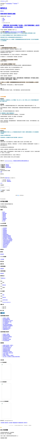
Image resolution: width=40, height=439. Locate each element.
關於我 (3, 212)
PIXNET (12, 425)
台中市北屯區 (5, 299)
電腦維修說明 (20, 422)
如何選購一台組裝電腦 (7, 238)
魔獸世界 (4, 247)
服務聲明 (30, 425)
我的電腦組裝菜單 (6, 319)
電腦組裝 (4, 214)
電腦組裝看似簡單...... (6, 328)
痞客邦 (6, 177)
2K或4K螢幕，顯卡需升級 (7, 352)
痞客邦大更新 (5, 244)
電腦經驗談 (9, 181)
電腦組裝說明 (15, 422)
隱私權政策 (26, 425)
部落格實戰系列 (5, 243)
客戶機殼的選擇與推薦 (7, 324)
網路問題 (4, 233)
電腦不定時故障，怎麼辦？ (7, 345)
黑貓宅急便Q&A (5, 329)
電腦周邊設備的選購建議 (7, 325)
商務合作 (25, 422)
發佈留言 (2, 191)
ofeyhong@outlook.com (6, 302)
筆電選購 (4, 230)
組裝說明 (2, 268)
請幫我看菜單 (5, 234)
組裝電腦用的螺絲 (6, 350)
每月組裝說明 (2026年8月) (7, 320)
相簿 (3, 18)
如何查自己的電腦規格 (7, 336)
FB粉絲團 (2, 259)
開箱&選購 (4, 213)
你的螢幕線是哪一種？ (7, 321)
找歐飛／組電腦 (5, 318)
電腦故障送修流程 (6, 335)
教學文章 (4, 217)
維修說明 (2, 273)
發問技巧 (4, 229)
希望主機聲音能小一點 (7, 346)
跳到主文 (2, 11)
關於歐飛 (2, 254)
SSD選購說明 (5, 323)
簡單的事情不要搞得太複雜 (7, 13)
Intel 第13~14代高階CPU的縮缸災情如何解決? (11, 356)
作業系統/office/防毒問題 (7, 239)
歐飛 (1, 171)
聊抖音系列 (5, 245)
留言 (8, 177)
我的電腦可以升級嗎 (6, 339)
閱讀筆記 (4, 219)
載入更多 (2, 185)
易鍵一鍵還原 (5, 354)
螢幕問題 (4, 231)
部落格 (3, 19)
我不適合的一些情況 (6, 326)
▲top (1, 183)
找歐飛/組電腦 (8, 167)
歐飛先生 (3, 8)
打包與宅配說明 (5, 340)
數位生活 (9, 16)
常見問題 (4, 228)
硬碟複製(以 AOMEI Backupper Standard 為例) (14, 31)
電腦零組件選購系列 (6, 235)
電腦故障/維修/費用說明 (7, 240)
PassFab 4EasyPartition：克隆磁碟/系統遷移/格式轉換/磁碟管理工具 (17, 160)
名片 (3, 20)
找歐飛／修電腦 (5, 334)
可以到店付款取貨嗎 (6, 347)
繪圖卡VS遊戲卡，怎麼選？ (8, 355)
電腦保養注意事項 (6, 349)
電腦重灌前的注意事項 (7, 351)
